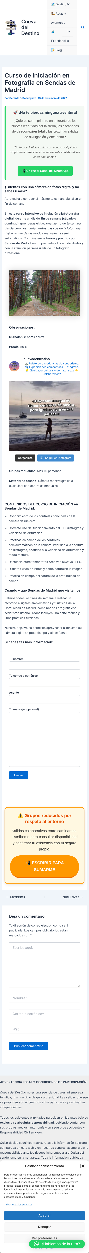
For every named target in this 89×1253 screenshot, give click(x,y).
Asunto (14, 692)
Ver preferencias (44, 1238)
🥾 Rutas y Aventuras (58, 18)
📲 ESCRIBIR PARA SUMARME (44, 866)
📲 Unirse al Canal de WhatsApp (45, 171)
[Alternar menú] (67, 4)
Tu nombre (16, 659)
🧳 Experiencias (60, 36)
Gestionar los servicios (19, 1204)
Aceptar (44, 1215)
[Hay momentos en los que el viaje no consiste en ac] (44, 416)
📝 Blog (56, 50)
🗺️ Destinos (59, 4)
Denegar (44, 1227)
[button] (83, 1166)
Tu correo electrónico (23, 675)
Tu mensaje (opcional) (24, 709)
